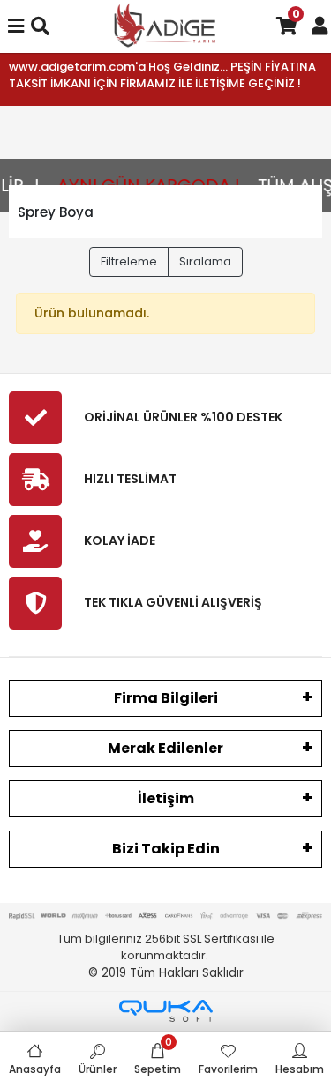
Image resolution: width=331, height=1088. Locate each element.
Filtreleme (129, 261)
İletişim (166, 798)
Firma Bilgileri (166, 698)
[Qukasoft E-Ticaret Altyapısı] (166, 1011)
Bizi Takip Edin (166, 848)
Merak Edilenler (165, 748)
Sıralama (205, 261)
